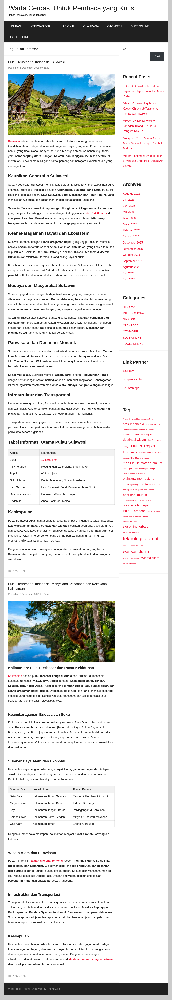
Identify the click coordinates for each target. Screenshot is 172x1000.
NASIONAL (68, 26)
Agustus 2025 (131, 267)
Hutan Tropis (143, 446)
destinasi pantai (147, 435)
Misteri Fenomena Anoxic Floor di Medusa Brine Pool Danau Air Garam (143, 161)
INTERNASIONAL (41, 26)
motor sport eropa (130, 469)
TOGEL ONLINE (18, 37)
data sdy (128, 370)
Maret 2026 (130, 224)
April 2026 (129, 218)
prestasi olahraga (135, 505)
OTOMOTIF (114, 26)
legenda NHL (128, 458)
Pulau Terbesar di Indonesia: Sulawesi (36, 62)
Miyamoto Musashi (142, 458)
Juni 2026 (129, 205)
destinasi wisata (134, 439)
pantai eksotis (150, 484)
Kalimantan (15, 676)
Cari (125, 49)
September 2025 (133, 261)
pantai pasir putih (130, 490)
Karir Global (157, 453)
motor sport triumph (147, 469)
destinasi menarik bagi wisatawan (91, 959)
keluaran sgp (131, 388)
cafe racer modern (146, 429)
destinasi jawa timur (131, 435)
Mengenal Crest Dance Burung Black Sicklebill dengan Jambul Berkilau (142, 143)
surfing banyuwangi (131, 532)
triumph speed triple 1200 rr (134, 546)
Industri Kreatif (145, 453)
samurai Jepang (153, 511)
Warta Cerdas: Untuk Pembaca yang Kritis (71, 8)
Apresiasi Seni (147, 419)
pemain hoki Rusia (130, 500)
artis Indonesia (133, 424)
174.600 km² (49, 459)
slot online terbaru (136, 526)
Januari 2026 (131, 236)
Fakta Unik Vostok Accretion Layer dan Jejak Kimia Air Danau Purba (143, 91)
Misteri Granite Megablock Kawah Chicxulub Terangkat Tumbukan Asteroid (140, 108)
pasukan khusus (135, 495)
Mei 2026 (128, 211)
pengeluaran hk (132, 379)
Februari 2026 (131, 230)
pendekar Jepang (147, 500)
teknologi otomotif (142, 538)
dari (96, 213)
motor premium (151, 463)
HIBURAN (14, 26)
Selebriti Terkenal (130, 521)
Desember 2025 (133, 242)
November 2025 (133, 248)
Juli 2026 (128, 199)
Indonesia (130, 452)
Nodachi (141, 473)
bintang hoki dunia (130, 429)
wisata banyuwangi (130, 563)
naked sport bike (130, 473)
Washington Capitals (131, 558)
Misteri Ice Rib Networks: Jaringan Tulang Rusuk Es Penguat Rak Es (139, 126)
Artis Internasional (153, 424)
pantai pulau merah (146, 490)
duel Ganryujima (154, 440)
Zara (46, 67)
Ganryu (126, 447)
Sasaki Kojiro (128, 516)
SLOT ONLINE (140, 26)
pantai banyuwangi (130, 485)
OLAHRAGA (91, 26)
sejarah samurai (141, 516)
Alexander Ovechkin (131, 419)
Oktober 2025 (131, 254)
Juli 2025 (128, 273)
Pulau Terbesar (134, 511)
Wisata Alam (150, 558)
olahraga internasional (139, 478)
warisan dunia (136, 551)
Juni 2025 (129, 279)
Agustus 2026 (131, 193)
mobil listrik (131, 463)
